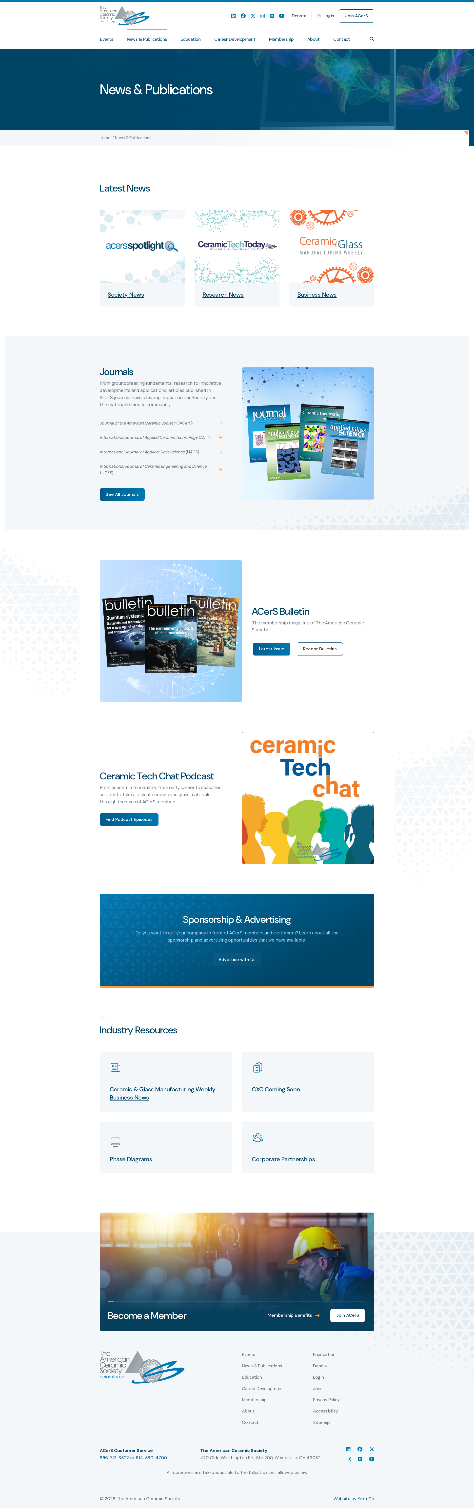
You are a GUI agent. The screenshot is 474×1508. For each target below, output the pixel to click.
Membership (281, 39)
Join (317, 1388)
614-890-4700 (151, 1458)
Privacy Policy (326, 1399)
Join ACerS (356, 16)
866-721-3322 (114, 1458)
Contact (341, 39)
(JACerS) (146, 423)
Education (191, 39)
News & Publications (147, 39)
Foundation (324, 1354)
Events (106, 39)
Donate (299, 16)
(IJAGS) (149, 452)
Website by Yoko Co (354, 1499)
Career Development (235, 39)
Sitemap (321, 1422)
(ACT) (155, 437)
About (313, 39)
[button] (371, 39)
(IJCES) (153, 469)
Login (328, 16)
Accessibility (325, 1411)
